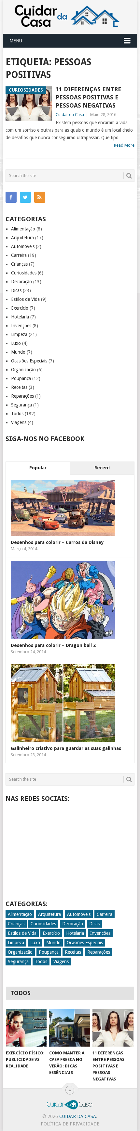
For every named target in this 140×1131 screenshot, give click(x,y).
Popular (38, 467)
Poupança (21, 378)
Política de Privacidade (70, 1123)
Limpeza (19, 334)
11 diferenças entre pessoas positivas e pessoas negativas (88, 97)
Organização (23, 369)
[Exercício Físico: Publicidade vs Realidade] (26, 1028)
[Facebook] (11, 197)
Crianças (19, 264)
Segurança (21, 404)
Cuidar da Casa (70, 114)
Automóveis (23, 246)
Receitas (19, 387)
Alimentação (23, 228)
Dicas (16, 290)
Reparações (22, 396)
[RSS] (39, 197)
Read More (124, 145)
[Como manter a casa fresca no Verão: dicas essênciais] (69, 1028)
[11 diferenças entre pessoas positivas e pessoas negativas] (112, 1028)
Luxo (16, 343)
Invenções (21, 325)
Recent (102, 467)
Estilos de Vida (25, 299)
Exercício (19, 308)
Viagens (18, 422)
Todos (17, 413)
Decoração (21, 281)
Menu (15, 40)
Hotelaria (20, 316)
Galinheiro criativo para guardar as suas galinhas (66, 748)
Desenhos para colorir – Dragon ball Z (53, 645)
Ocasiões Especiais (29, 360)
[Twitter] (25, 197)
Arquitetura (22, 237)
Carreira (19, 255)
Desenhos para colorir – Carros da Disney (57, 542)
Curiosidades (23, 272)
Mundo (18, 352)
